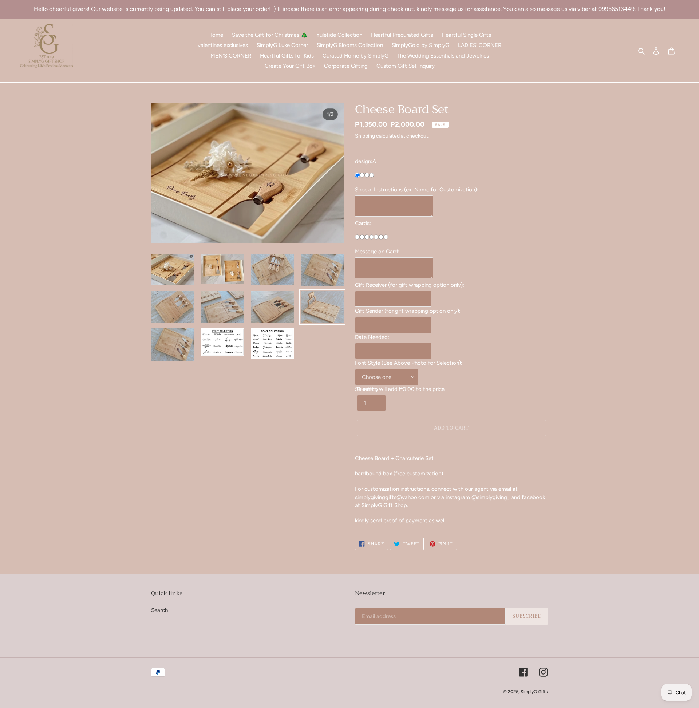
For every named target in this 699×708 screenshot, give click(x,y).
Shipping (365, 136)
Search (159, 610)
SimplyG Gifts (534, 691)
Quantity (367, 389)
